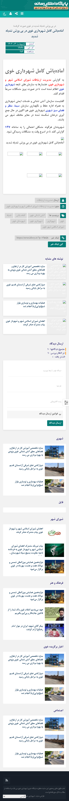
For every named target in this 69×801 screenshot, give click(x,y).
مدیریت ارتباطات (44, 200)
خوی (62, 221)
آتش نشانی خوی (37, 215)
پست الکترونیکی (55, 401)
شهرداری (51, 221)
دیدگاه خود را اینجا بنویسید (52, 371)
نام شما (59, 386)
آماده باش (20, 215)
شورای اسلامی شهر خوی (53, 227)
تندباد (9, 215)
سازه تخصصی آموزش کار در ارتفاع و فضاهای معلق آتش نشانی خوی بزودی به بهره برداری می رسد (26, 270)
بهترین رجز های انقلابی (53, 510)
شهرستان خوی (18, 221)
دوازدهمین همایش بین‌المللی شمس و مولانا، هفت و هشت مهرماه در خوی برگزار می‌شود (26, 566)
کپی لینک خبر (57, 244)
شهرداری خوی (36, 221)
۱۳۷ (7, 127)
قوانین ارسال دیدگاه (48, 414)
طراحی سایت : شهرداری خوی (34, 796)
